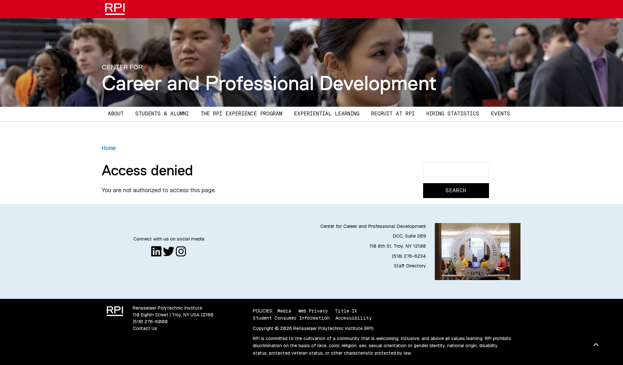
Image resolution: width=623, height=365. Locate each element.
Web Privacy (313, 311)
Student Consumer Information (291, 318)
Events (500, 113)
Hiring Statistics (452, 113)
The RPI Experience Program (241, 113)
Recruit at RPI (393, 113)
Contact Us (145, 328)
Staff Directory (410, 266)
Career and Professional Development (269, 83)
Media (284, 311)
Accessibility (354, 318)
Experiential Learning (327, 113)
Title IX (346, 311)
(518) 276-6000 (150, 321)
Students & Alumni (162, 113)
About (116, 113)
